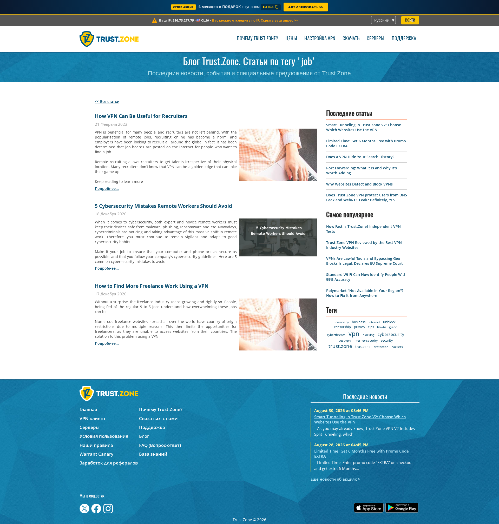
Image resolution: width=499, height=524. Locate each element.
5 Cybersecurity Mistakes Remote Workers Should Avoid (163, 206)
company (342, 322)
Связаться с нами (158, 418)
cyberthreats (336, 335)
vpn (354, 333)
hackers (397, 346)
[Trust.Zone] (109, 39)
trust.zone (340, 346)
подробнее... (107, 188)
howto (381, 327)
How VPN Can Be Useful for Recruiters (141, 116)
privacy (359, 326)
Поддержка (404, 38)
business (358, 322)
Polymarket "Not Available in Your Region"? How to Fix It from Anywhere (364, 293)
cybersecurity (391, 334)
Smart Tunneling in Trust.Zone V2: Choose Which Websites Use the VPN (363, 127)
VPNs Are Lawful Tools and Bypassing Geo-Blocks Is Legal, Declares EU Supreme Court (364, 261)
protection (380, 346)
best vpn (344, 340)
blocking (369, 335)
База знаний (153, 454)
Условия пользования (104, 436)
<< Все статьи (107, 101)
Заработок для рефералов (109, 463)
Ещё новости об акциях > (335, 479)
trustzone (362, 346)
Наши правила (96, 445)
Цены (291, 38)
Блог (144, 436)
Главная (88, 409)
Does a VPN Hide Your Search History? (360, 156)
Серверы (375, 38)
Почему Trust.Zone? (257, 38)
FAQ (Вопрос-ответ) (160, 445)
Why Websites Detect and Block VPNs (359, 184)
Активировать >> (305, 7)
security (387, 340)
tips (371, 326)
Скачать (351, 38)
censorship (342, 326)
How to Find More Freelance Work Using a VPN (151, 286)
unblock (389, 322)
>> (255, 20)
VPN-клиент (93, 418)
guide (393, 327)
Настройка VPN (319, 38)
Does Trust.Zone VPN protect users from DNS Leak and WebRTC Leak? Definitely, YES (366, 197)
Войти (410, 20)
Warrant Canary (96, 454)
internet (374, 322)
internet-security (366, 340)
